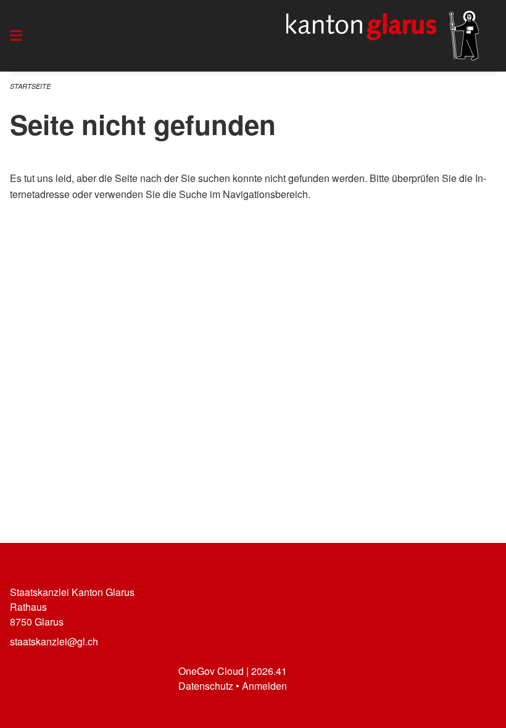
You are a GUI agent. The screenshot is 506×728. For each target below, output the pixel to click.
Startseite (30, 86)
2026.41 (269, 671)
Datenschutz (205, 686)
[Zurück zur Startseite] (382, 36)
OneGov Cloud (211, 671)
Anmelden (264, 686)
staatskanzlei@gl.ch (54, 641)
